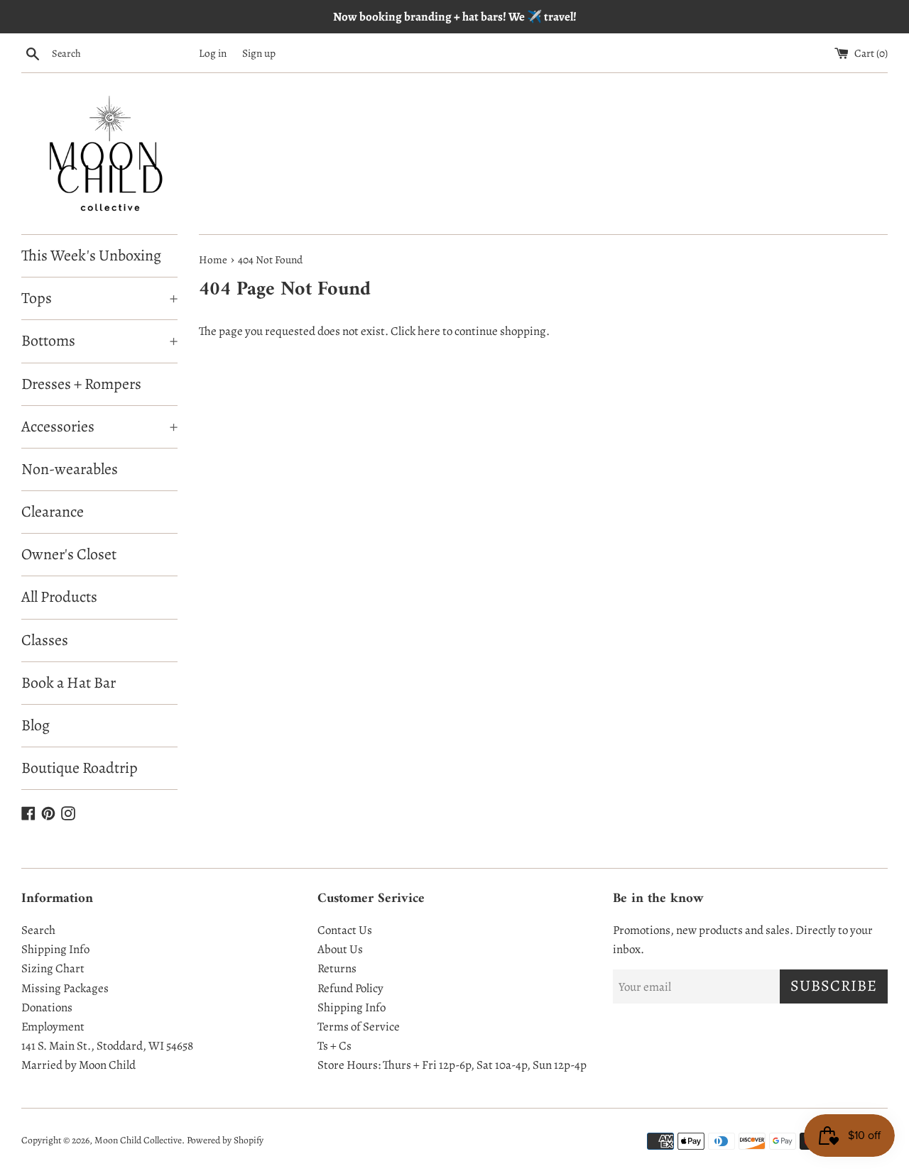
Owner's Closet (68, 554)
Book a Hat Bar (68, 682)
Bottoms (99, 340)
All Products (59, 597)
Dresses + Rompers (81, 384)
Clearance (52, 511)
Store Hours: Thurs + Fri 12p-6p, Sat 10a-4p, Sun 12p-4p (452, 1065)
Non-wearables (69, 469)
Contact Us (344, 930)
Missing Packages (65, 988)
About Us (340, 949)
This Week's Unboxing (91, 255)
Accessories (99, 426)
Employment (53, 1026)
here (429, 331)
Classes (44, 640)
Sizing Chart (53, 968)
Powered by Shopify (225, 1140)
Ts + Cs (334, 1046)
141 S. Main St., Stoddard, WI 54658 (107, 1046)
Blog (35, 725)
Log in (213, 52)
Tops (99, 298)
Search (38, 930)
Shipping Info (55, 949)
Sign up (259, 52)
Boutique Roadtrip (79, 768)
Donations (46, 1007)
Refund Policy (350, 988)
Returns (336, 968)
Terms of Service (358, 1026)
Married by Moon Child (78, 1065)
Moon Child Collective (138, 1140)
